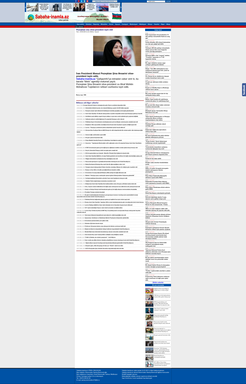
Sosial (111, 24)
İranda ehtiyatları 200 (91, 26)
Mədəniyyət (133, 24)
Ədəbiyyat (142, 24)
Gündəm (88, 24)
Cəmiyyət (125, 24)
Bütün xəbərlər (158, 282)
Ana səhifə (80, 24)
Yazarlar (156, 24)
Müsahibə (104, 24)
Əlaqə (168, 24)
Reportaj (96, 24)
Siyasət (117, 24)
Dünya (150, 24)
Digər (163, 24)
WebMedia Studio (131, 378)
